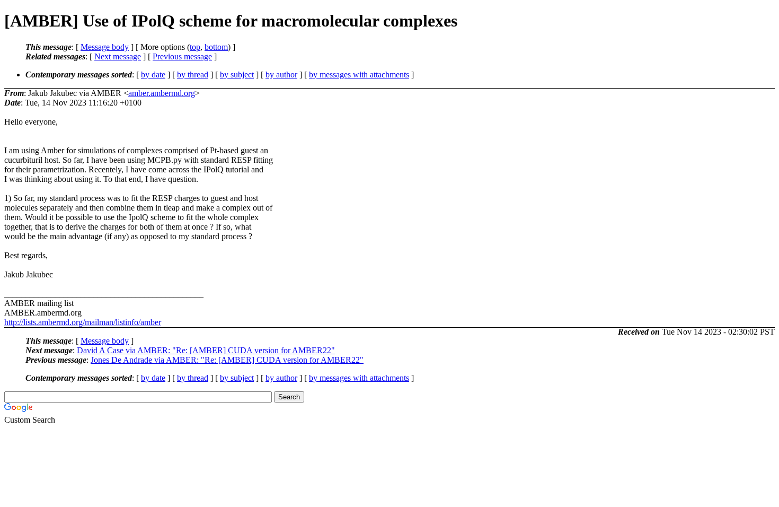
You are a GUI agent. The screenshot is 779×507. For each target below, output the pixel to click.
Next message (117, 56)
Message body (105, 46)
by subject (237, 74)
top (195, 46)
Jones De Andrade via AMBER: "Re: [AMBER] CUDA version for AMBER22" (227, 359)
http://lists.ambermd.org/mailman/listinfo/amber (82, 322)
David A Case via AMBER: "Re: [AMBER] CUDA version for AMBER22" (206, 350)
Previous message (182, 56)
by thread (192, 74)
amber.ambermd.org (161, 93)
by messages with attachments (359, 74)
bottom (216, 46)
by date (153, 74)
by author (281, 74)
